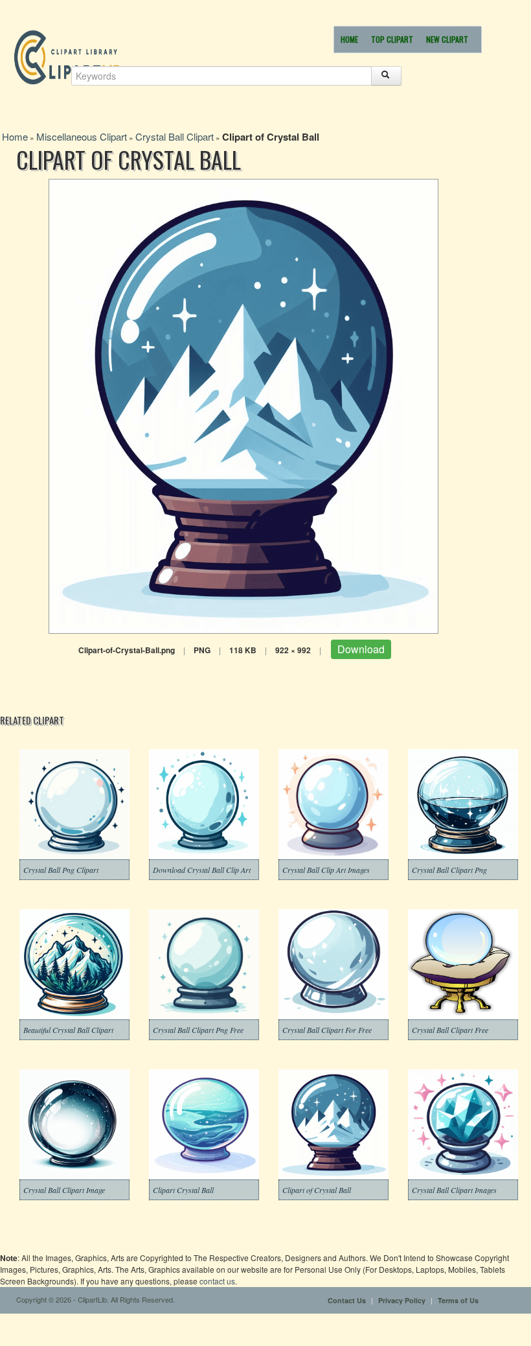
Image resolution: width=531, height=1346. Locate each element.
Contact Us (347, 1300)
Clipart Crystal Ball (183, 1190)
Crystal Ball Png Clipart (60, 869)
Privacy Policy (401, 1300)
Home (349, 39)
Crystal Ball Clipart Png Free (198, 1030)
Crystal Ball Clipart (174, 136)
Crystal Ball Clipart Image (64, 1190)
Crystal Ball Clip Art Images (326, 869)
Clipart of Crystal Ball (316, 1190)
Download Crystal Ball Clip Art (202, 869)
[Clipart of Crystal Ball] (243, 404)
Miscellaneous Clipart (81, 136)
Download (361, 649)
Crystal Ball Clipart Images (454, 1190)
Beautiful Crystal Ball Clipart (68, 1030)
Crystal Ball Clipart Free (450, 1030)
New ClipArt (447, 39)
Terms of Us (458, 1300)
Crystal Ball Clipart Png (449, 869)
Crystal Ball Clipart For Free (327, 1030)
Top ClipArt (392, 39)
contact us (217, 1280)
